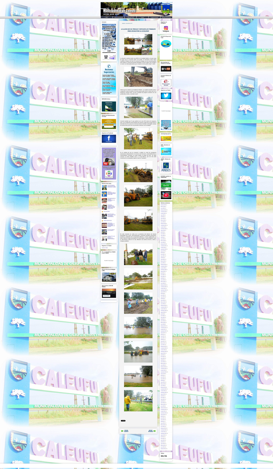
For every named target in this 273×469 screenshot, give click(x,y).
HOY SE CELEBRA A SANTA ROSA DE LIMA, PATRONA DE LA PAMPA (112, 186)
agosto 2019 (163, 291)
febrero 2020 (163, 281)
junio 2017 (162, 336)
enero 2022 (163, 242)
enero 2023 (163, 221)
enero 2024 (163, 208)
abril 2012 (162, 441)
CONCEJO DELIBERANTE (118, 17)
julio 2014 (162, 395)
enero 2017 (163, 344)
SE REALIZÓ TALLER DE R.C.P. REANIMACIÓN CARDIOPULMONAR (111, 237)
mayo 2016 (163, 358)
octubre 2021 (163, 247)
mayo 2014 (163, 399)
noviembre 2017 (163, 327)
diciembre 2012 (163, 428)
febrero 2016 (163, 363)
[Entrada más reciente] (124, 432)
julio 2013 (162, 416)
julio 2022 (162, 232)
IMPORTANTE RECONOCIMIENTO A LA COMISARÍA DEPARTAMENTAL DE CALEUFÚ (111, 225)
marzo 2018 (163, 320)
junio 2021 (162, 254)
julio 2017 (162, 334)
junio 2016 (162, 356)
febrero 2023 (163, 220)
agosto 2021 (163, 250)
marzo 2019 (163, 300)
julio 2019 (162, 293)
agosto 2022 (163, 230)
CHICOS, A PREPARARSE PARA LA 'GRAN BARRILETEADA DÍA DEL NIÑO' (112, 193)
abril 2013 (162, 421)
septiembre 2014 (163, 392)
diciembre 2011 (163, 448)
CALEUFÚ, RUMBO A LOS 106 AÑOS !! (111, 230)
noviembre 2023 (163, 211)
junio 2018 (162, 315)
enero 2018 (163, 324)
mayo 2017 (163, 337)
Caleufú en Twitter (105, 247)
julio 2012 (162, 436)
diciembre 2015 (163, 366)
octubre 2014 (163, 390)
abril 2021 (162, 257)
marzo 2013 (163, 423)
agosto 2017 (163, 332)
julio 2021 (162, 252)
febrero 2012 (163, 445)
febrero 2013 (163, 424)
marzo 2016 (163, 361)
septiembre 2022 (163, 228)
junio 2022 (162, 233)
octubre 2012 (163, 431)
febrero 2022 (163, 240)
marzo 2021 (163, 259)
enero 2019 (163, 303)
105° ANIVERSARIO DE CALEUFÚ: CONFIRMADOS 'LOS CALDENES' (111, 199)
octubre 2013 (163, 411)
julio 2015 (162, 375)
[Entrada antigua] (152, 432)
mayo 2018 (163, 317)
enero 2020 (163, 283)
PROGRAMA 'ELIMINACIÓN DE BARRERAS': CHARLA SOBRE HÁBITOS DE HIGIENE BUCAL (111, 207)
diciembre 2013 (163, 407)
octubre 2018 (163, 308)
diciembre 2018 (163, 305)
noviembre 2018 (163, 307)
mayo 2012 (163, 440)
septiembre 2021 (163, 249)
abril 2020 (162, 278)
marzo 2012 (163, 443)
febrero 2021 (163, 261)
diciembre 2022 (163, 223)
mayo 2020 (163, 276)
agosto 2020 (163, 271)
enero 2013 (163, 426)
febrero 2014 (163, 404)
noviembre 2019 (163, 286)
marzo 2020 (163, 279)
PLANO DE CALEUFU (154, 17)
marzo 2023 (163, 218)
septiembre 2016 (163, 351)
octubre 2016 (163, 349)
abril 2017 (162, 339)
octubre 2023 (163, 213)
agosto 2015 (163, 373)
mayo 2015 (163, 378)
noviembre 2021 (163, 245)
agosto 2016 (163, 353)
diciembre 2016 (163, 346)
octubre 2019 (163, 288)
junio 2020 (162, 274)
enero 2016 (163, 365)
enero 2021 (163, 262)
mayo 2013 (163, 419)
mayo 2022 (163, 235)
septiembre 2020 (163, 269)
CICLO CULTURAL (107, 211)
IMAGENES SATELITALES (166, 17)
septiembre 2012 (163, 433)
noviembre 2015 (163, 368)
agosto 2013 (163, 414)
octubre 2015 (163, 370)
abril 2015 (162, 380)
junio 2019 (162, 295)
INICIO (107, 17)
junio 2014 (162, 397)
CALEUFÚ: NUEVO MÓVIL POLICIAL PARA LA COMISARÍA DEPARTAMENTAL (111, 215)
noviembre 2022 (163, 225)
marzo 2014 (163, 402)
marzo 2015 (163, 382)
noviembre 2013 (163, 409)
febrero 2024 (163, 206)
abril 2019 (162, 298)
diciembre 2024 (163, 204)
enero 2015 (163, 385)
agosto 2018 (163, 312)
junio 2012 (162, 438)
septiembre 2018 (163, 310)
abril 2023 (162, 216)
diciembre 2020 (163, 264)
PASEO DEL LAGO (130, 17)
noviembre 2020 (163, 266)
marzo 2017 (163, 341)
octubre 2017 (163, 329)
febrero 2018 (163, 322)
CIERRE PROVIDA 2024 (108, 220)
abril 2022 (162, 237)
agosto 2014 (163, 394)
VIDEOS (142, 17)
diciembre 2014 (163, 387)
